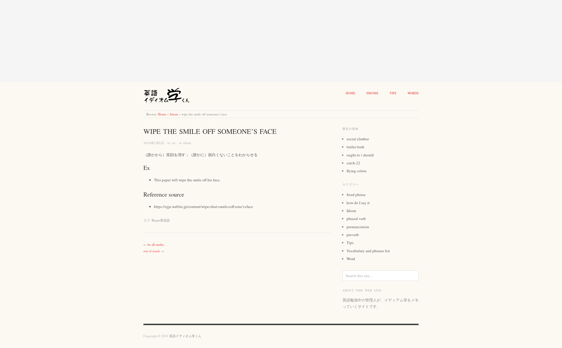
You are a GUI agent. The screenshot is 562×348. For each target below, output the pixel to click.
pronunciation (358, 226)
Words (413, 93)
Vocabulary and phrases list (368, 250)
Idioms (372, 93)
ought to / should (360, 155)
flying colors (356, 170)
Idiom (174, 114)
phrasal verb (356, 218)
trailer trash (355, 146)
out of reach (151, 251)
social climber (358, 138)
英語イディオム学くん (185, 336)
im (173, 143)
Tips (393, 93)
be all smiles (156, 244)
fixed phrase (356, 194)
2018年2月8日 (153, 143)
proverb (353, 234)
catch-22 (353, 163)
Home (350, 93)
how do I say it (358, 202)
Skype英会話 (161, 220)
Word (351, 258)
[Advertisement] (175, 41)
